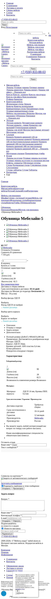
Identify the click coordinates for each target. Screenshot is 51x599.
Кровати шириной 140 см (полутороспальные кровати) (27, 140)
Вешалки (31, 113)
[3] (9, 257)
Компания (5, 550)
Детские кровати (13, 123)
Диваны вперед (31, 90)
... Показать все (19, 92)
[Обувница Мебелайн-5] (17, 225)
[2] (6, 257)
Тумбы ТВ (18, 203)
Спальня (10, 134)
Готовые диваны (36, 87)
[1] (2, 257)
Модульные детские (15, 132)
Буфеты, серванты (14, 163)
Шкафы (4, 198)
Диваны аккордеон (14, 90)
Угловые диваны (21, 87)
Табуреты (33, 170)
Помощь (4, 552)
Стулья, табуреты (14, 170)
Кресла (9, 94)
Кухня (9, 156)
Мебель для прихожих (16, 113)
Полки (33, 203)
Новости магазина (12, 528)
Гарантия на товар (14, 571)
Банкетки (18, 99)
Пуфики (10, 99)
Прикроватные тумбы (35, 153)
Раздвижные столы (21, 165)
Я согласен (17, 592)
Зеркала (27, 104)
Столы (9, 165)
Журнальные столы (15, 104)
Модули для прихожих (28, 210)
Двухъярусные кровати (32, 123)
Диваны (9, 87)
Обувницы (20, 116)
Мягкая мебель (12, 85)
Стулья (25, 170)
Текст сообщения (9, 447)
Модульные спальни (15, 153)
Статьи (9, 575)
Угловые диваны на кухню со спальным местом (27, 160)
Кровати (10, 137)
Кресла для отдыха (37, 94)
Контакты (10, 561)
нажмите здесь (20, 589)
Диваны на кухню (14, 158)
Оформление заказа (15, 566)
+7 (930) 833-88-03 (9, 19)
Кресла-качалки (29, 97)
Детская (9, 120)
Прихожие (30, 116)
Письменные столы (35, 109)
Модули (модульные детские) (36, 130)
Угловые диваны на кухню (35, 158)
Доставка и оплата (14, 568)
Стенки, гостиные (16, 198)
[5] (15, 257)
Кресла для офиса (14, 97)
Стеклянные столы (38, 165)
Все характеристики (10, 284)
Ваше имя (6, 445)
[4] (12, 257)
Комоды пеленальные (23, 106)
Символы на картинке (11, 476)
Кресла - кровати (20, 94)
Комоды (9, 106)
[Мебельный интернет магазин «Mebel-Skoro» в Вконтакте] (3, 593)
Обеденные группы (32, 163)
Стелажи (28, 198)
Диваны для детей (14, 130)
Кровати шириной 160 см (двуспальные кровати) (26, 143)
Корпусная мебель (14, 102)
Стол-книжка (12, 167)
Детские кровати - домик (17, 125)
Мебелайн (38, 418)
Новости (41, 56)
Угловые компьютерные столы (20, 111)
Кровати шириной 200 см (26, 149)
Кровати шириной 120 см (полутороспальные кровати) (21, 138)
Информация (7, 555)
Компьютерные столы (16, 109)
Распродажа (11, 172)
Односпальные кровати (25, 127)
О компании (31, 56)
